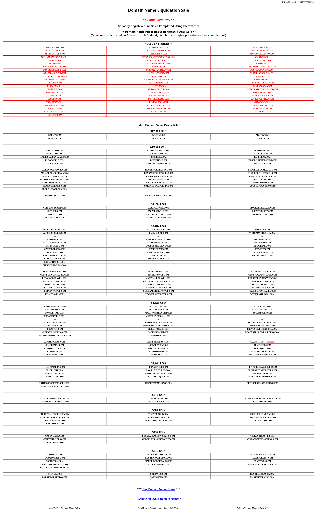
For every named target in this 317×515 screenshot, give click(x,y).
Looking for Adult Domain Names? (158, 498)
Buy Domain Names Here (158, 489)
